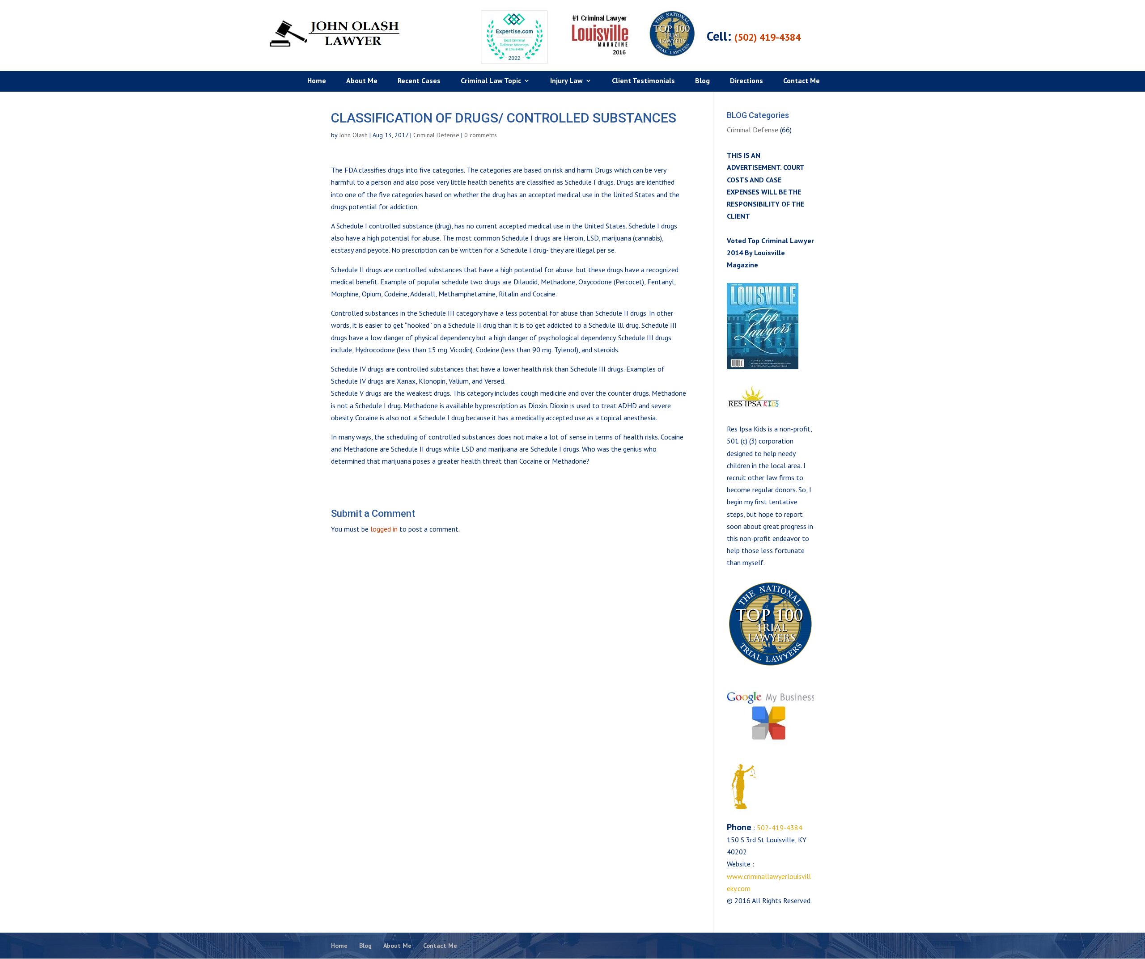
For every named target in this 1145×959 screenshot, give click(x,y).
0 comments (480, 135)
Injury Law (566, 81)
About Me (361, 81)
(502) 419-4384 (767, 37)
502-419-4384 (778, 827)
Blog (702, 81)
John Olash (353, 135)
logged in (384, 528)
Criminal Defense (436, 135)
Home (316, 81)
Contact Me (801, 81)
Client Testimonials (643, 81)
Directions (746, 81)
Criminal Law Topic (491, 81)
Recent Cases (419, 81)
